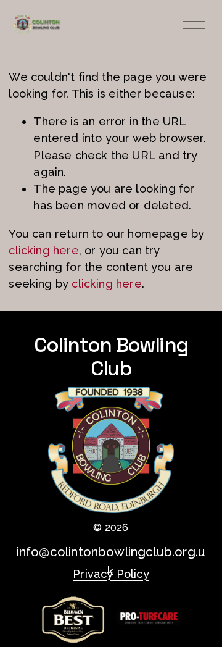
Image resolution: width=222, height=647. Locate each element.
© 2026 (110, 527)
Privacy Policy (111, 573)
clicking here (43, 250)
